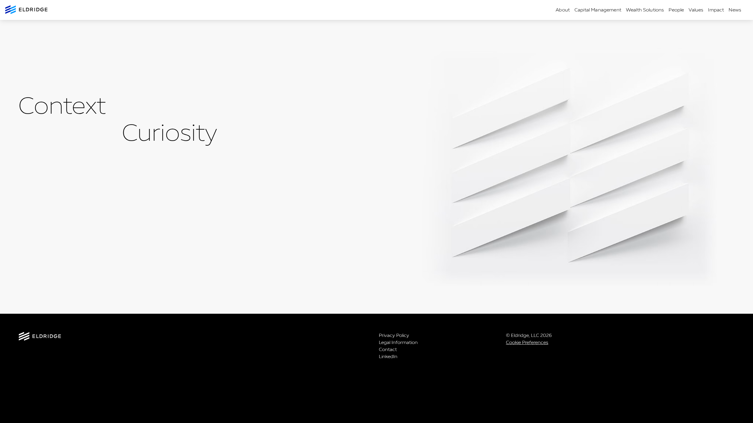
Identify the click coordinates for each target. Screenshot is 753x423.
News (735, 10)
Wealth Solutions (645, 10)
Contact (388, 349)
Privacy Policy (394, 335)
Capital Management (597, 10)
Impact (716, 10)
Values (696, 10)
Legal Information (398, 342)
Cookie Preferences (527, 342)
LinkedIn (388, 356)
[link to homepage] (39, 337)
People (676, 10)
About (563, 10)
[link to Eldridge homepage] (27, 10)
